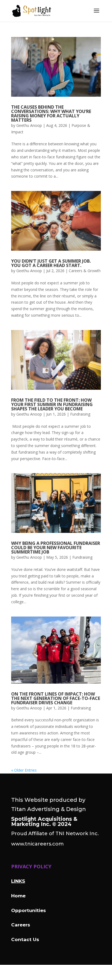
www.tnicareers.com (37, 844)
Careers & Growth (85, 270)
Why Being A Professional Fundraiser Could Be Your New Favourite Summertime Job (55, 547)
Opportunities (28, 910)
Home (18, 895)
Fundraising (80, 414)
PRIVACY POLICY (31, 866)
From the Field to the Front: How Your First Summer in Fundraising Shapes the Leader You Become (52, 404)
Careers (20, 925)
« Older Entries (24, 770)
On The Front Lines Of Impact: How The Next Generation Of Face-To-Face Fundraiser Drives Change (55, 698)
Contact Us (25, 939)
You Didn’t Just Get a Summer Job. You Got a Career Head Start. (51, 263)
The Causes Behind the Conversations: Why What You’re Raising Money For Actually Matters (51, 113)
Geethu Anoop (29, 125)
